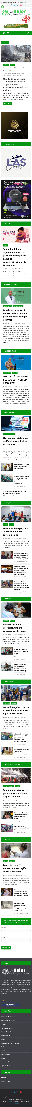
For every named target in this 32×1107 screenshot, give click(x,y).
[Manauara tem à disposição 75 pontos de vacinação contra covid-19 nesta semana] (7, 894)
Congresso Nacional (7, 1028)
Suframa (3, 1024)
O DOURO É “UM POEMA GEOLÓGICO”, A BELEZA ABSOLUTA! (15, 379)
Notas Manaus (5, 1054)
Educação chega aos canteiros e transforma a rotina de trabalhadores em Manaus (21, 653)
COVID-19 (6, 861)
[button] (2, 6)
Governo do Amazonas (8, 1020)
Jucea (3, 1058)
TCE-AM (3, 1050)
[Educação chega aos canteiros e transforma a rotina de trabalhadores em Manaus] (7, 654)
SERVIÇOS (12, 524)
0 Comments (8, 70)
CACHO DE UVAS (7, 372)
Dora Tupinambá (21, 875)
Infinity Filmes (5, 1081)
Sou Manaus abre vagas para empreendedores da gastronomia (15, 793)
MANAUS (5, 524)
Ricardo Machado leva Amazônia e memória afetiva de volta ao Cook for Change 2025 (21, 556)
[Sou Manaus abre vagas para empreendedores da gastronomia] (16, 775)
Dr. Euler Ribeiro (8, 306)
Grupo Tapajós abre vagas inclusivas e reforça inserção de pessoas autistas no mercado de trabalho (20, 668)
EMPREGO (6, 620)
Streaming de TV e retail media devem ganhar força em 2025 (21, 466)
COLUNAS (15, 372)
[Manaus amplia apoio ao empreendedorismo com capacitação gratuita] (7, 817)
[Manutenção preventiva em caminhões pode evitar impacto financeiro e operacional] (7, 481)
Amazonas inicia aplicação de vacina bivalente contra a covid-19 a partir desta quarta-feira (21, 907)
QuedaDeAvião (7, 75)
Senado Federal (6, 1032)
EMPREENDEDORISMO (8, 786)
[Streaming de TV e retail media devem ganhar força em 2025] (7, 468)
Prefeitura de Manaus (8, 1017)
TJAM (2, 1047)
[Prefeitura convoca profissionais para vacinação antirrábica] (16, 610)
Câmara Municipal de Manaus (10, 1043)
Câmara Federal (6, 1035)
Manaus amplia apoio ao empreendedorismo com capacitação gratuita (21, 815)
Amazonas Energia (7, 1062)
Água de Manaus (6, 1066)
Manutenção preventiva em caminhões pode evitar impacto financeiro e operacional (21, 480)
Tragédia (14, 75)
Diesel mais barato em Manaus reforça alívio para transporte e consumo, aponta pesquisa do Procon (21, 737)
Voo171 (19, 75)
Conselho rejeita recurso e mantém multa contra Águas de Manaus (16, 710)
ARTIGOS (5, 245)
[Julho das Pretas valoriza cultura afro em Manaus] (7, 829)
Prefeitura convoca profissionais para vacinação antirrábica (14, 627)
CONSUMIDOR (7, 703)
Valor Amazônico (9, 68)
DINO (18, 448)
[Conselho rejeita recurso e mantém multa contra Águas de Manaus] (16, 693)
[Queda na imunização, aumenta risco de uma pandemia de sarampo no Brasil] (16, 295)
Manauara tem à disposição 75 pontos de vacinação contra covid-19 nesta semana (21, 892)
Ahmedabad (8, 73)
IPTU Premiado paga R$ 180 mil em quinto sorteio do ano (15, 531)
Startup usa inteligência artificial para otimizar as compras (15, 441)
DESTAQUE (6, 64)
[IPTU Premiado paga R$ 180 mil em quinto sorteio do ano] (16, 514)
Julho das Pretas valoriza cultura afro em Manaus (21, 828)
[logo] (16, 968)
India (22, 73)
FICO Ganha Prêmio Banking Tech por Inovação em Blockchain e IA (14, 492)
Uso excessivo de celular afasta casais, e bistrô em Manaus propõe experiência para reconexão (21, 570)
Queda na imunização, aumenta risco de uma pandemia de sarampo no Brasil (15, 315)
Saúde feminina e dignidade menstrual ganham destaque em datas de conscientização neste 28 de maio (14, 257)
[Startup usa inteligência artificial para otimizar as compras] (16, 423)
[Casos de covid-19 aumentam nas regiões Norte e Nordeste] (16, 850)
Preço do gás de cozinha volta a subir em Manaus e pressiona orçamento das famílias (21, 752)
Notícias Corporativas (9, 434)
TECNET (3, 1078)
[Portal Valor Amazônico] (3, 33)
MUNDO (12, 64)
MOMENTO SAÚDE (18, 306)
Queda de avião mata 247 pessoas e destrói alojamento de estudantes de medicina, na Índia (15, 84)
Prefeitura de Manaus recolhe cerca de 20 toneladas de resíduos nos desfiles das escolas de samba (21, 585)
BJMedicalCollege (16, 73)
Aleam (3, 1039)
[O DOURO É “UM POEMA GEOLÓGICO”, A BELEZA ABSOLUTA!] (16, 362)
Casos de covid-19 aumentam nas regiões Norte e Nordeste (15, 868)
